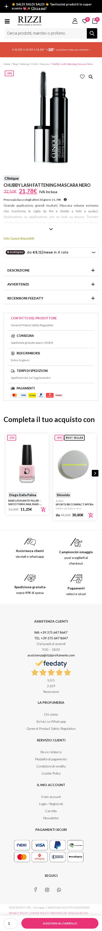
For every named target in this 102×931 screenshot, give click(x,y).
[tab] (51, 270)
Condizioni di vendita (51, 766)
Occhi (34, 64)
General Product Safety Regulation (51, 728)
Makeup (24, 64)
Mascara (44, 64)
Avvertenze (18, 284)
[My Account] (75, 20)
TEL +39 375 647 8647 (51, 638)
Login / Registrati (51, 804)
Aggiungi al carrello (60, 923)
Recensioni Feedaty (25, 298)
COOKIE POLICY (39, 913)
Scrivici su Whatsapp (51, 721)
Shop (15, 64)
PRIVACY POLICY (18, 913)
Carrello (51, 811)
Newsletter (51, 818)
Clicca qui (38, 8)
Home (7, 64)
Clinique (12, 178)
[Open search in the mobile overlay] (51, 33)
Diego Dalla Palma (22, 495)
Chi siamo (51, 714)
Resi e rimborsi (51, 752)
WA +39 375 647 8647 (51, 632)
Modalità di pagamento (51, 759)
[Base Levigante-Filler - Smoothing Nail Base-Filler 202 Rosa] (27, 464)
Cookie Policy (51, 773)
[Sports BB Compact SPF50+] (75, 464)
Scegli (91, 515)
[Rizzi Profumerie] (30, 20)
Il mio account (51, 797)
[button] (91, 77)
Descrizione (18, 270)
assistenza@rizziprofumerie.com (51, 655)
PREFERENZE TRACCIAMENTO (69, 913)
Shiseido (63, 495)
